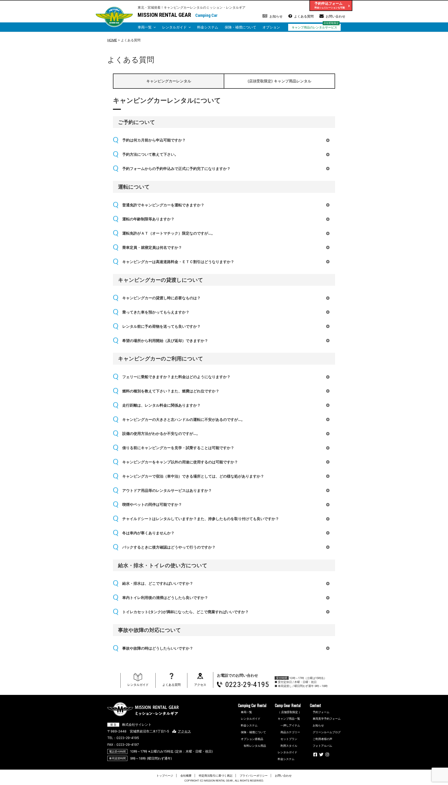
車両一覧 (145, 27)
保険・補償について (240, 27)
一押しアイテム (290, 725)
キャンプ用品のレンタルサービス (314, 27)
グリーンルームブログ (327, 732)
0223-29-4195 (247, 684)
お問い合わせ (335, 16)
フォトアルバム (322, 745)
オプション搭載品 (252, 739)
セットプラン (288, 739)
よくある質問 (304, 16)
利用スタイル (288, 745)
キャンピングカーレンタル (168, 81)
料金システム (207, 27)
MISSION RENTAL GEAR (164, 15)
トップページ (164, 775)
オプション (271, 27)
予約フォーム (321, 712)
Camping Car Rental (252, 705)
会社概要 (186, 775)
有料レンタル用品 (255, 745)
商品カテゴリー (290, 732)
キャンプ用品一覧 (289, 718)
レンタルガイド (174, 27)
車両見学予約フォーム (327, 718)
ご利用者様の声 (322, 739)
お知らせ (276, 16)
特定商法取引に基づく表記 (215, 775)
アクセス (200, 684)
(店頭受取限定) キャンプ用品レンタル (279, 81)
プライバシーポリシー (254, 775)
